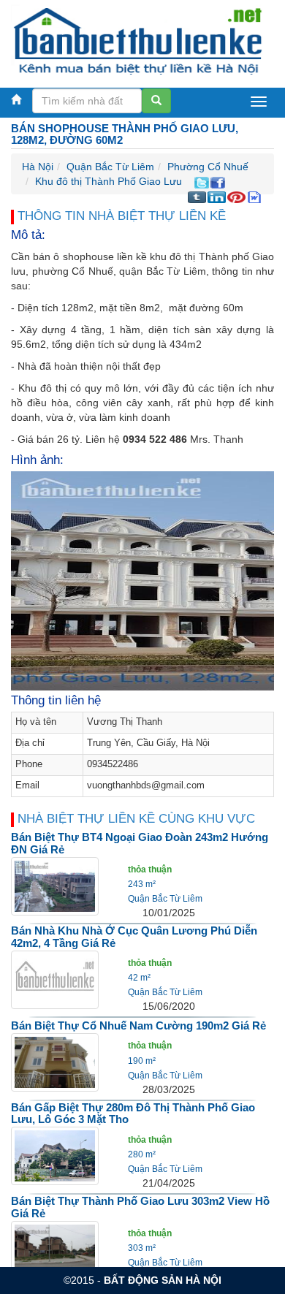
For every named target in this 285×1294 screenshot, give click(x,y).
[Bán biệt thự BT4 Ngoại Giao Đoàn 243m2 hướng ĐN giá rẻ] (55, 885)
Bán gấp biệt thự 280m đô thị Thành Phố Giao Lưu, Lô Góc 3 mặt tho (133, 1113)
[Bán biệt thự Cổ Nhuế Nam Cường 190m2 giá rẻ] (55, 1061)
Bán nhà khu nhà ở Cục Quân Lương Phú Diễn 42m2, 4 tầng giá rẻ (134, 936)
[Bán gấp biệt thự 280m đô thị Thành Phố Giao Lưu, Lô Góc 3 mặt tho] (55, 1155)
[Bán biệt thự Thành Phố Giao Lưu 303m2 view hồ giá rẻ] (55, 1249)
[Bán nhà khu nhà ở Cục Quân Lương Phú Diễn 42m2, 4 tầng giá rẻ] (55, 979)
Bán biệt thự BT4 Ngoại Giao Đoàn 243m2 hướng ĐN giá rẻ (139, 843)
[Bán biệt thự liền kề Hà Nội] (137, 39)
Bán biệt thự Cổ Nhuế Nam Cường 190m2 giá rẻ (138, 1025)
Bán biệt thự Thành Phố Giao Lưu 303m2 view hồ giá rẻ (140, 1207)
